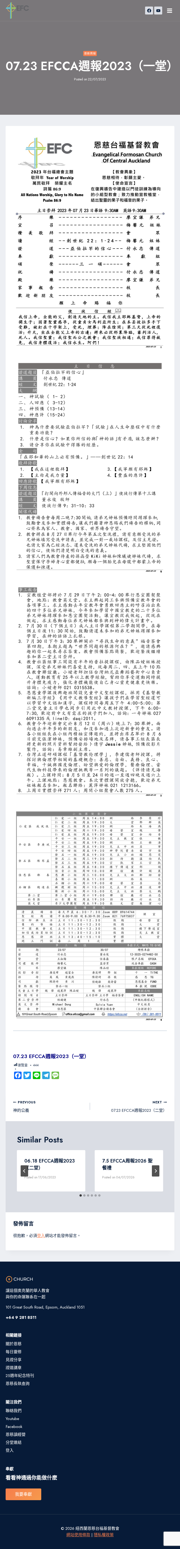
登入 (41, 1235)
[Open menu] (169, 10)
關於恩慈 (14, 1344)
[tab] (80, 1195)
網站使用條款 (78, 1535)
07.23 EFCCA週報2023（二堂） (139, 1106)
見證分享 (14, 1360)
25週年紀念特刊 (20, 1375)
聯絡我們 (14, 1410)
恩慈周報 (90, 53)
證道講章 (14, 1367)
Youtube (12, 1418)
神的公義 (24, 1106)
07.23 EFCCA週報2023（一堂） (51, 1056)
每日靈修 (14, 1352)
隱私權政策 (104, 1535)
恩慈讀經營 (16, 1434)
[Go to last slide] (24, 1171)
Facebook (14, 1426)
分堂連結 (14, 1442)
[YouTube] (158, 10)
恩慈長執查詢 (18, 1383)
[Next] (155, 1171)
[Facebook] (149, 10)
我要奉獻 (23, 1494)
